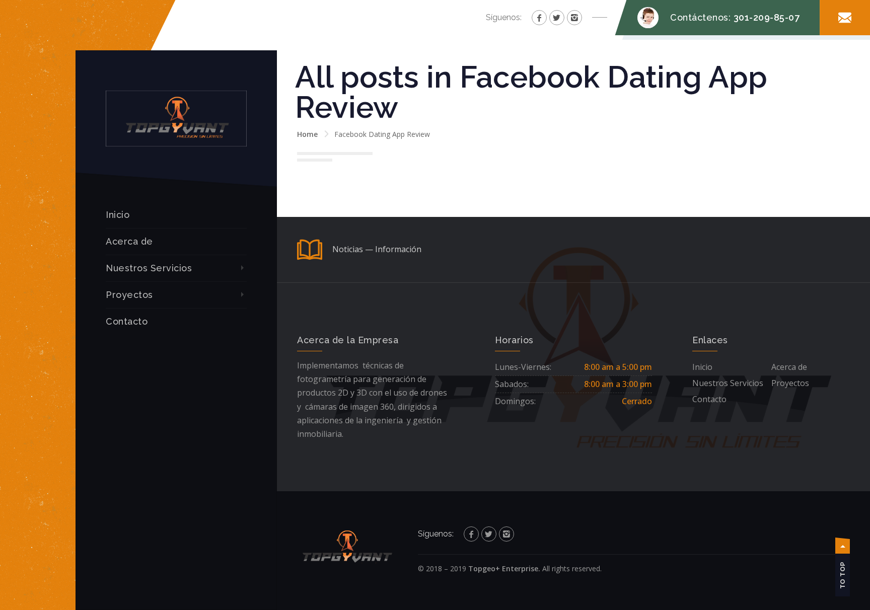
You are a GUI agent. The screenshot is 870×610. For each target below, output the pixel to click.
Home (307, 134)
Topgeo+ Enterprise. (504, 568)
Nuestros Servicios (149, 268)
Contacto (127, 321)
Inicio (117, 214)
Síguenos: (504, 17)
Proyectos (129, 294)
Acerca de (129, 241)
